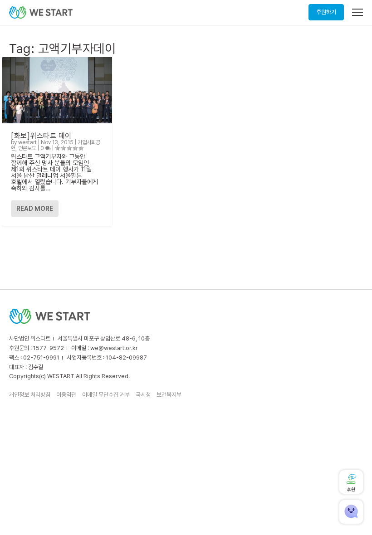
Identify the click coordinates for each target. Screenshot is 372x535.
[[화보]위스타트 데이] (57, 90)
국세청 (143, 394)
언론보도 (27, 148)
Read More (34, 208)
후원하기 (326, 12)
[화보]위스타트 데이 (41, 135)
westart (27, 142)
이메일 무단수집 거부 (106, 394)
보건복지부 (169, 394)
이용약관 (66, 394)
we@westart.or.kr (114, 348)
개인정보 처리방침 (29, 394)
